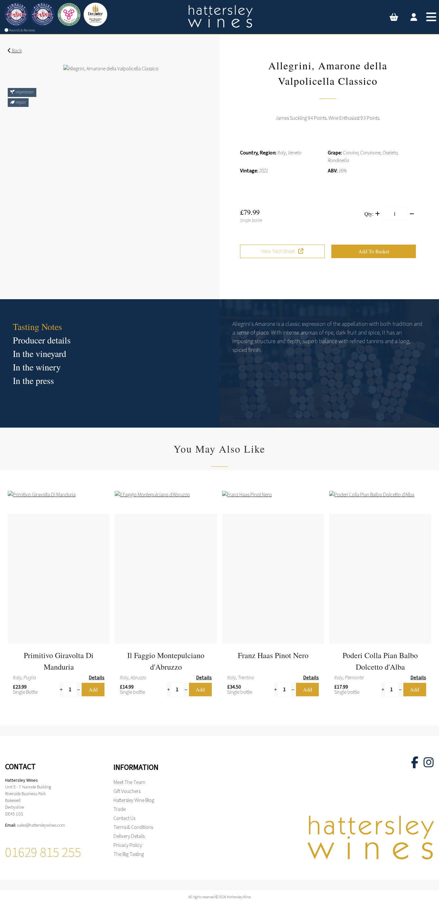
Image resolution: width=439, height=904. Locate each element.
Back (16, 50)
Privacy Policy (127, 845)
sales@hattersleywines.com (41, 825)
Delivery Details (129, 836)
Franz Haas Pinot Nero (273, 655)
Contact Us (124, 818)
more (91, 626)
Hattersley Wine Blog (133, 800)
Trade (119, 809)
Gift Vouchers (126, 791)
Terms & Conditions (133, 827)
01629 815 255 (43, 852)
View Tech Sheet (278, 251)
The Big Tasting (128, 854)
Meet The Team (129, 782)
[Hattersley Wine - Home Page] (219, 16)
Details (96, 677)
